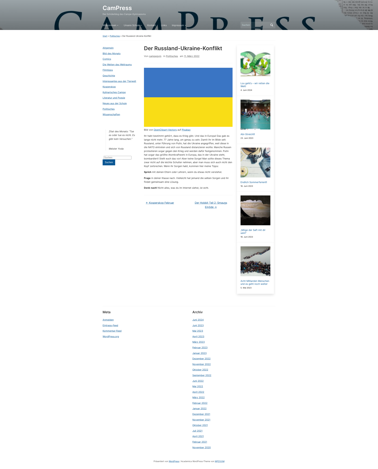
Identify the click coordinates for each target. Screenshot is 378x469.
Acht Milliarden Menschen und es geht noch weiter (255, 282)
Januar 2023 (199, 353)
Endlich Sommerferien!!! (254, 182)
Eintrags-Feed (110, 325)
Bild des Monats (111, 53)
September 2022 (201, 375)
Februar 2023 (199, 347)
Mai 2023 (197, 330)
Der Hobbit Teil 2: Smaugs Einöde (211, 205)
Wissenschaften (111, 114)
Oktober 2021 (200, 425)
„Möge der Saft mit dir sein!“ (253, 231)
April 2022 (198, 391)
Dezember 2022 (201, 358)
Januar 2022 (199, 408)
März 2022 (198, 397)
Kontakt (151, 25)
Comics (107, 58)
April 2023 (198, 336)
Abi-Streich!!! (248, 134)
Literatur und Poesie (114, 97)
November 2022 (201, 364)
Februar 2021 (199, 441)
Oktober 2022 (200, 369)
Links (164, 25)
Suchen (271, 25)
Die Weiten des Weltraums (117, 64)
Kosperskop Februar (160, 202)
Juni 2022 (198, 380)
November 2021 (201, 419)
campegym (155, 56)
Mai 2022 (197, 386)
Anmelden (108, 319)
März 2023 (198, 341)
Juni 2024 (198, 319)
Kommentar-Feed (112, 330)
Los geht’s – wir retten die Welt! (255, 85)
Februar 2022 (199, 403)
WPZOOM (219, 461)
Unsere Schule (132, 25)
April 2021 (198, 436)
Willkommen (109, 25)
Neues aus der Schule (115, 103)
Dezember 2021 (201, 414)
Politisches (115, 36)
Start (105, 36)
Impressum (178, 25)
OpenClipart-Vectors (165, 129)
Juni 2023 (198, 325)
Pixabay (186, 129)
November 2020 (201, 447)
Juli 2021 (197, 430)
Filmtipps (108, 69)
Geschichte (109, 75)
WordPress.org (111, 336)
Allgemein (108, 47)
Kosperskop (109, 86)
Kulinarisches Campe (114, 92)
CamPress (117, 8)
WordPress (174, 461)
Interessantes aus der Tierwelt (119, 81)
